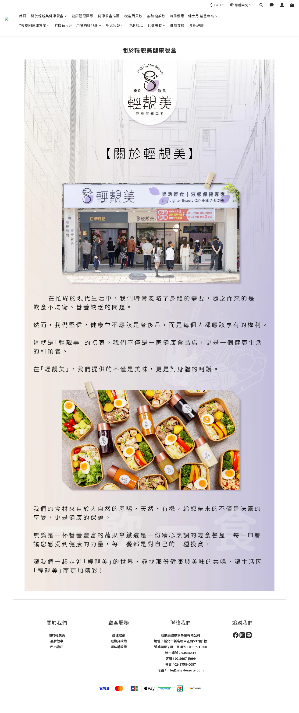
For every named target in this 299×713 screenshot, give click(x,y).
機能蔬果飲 (133, 15)
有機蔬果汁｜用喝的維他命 (76, 25)
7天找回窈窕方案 (32, 25)
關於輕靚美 (57, 635)
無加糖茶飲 (156, 15)
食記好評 (196, 25)
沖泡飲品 (135, 25)
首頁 (22, 15)
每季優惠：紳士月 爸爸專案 (192, 15)
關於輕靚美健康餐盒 (47, 15)
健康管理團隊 (82, 15)
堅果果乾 (113, 25)
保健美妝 (155, 25)
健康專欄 (177, 25)
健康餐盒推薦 (109, 15)
